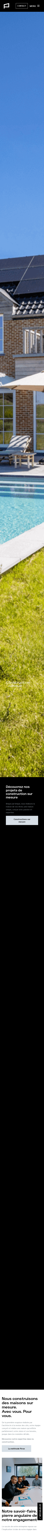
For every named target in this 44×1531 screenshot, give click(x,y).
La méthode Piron (16, 1448)
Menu (33, 5)
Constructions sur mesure (22, 820)
